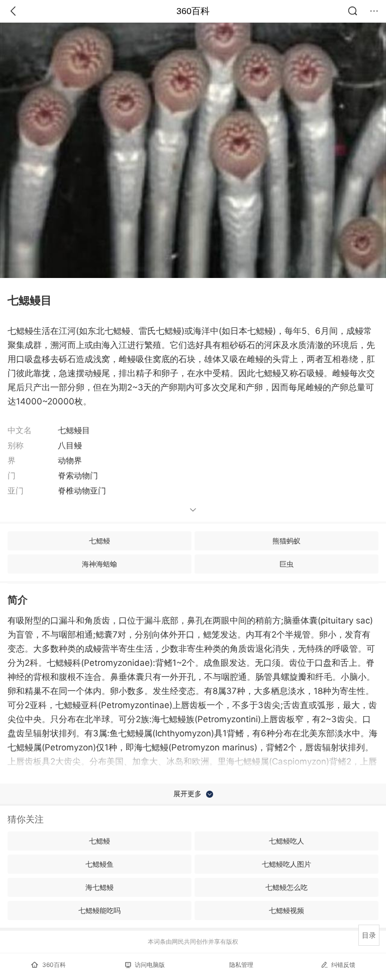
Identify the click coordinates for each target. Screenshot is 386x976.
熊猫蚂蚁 (286, 540)
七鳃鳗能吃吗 (99, 910)
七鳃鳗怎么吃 (286, 887)
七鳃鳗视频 (286, 910)
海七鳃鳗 (99, 887)
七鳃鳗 (99, 540)
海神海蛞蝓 (99, 564)
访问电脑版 (150, 964)
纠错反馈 (343, 964)
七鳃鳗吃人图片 (286, 864)
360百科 (193, 11)
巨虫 (286, 564)
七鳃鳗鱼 (99, 864)
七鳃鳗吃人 (286, 840)
